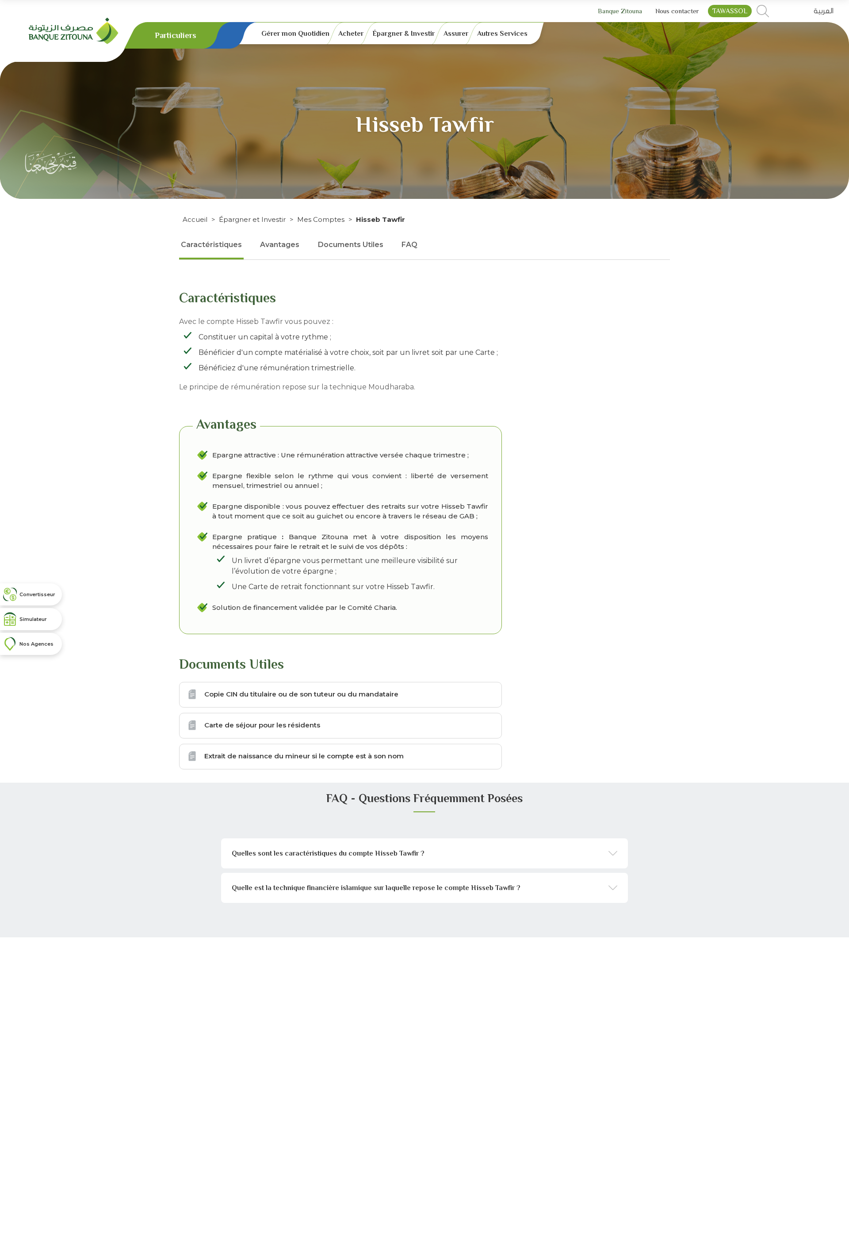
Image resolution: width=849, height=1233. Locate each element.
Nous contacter (677, 11)
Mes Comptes (320, 219)
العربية (824, 11)
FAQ (409, 244)
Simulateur (33, 619)
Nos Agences (36, 644)
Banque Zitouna (620, 11)
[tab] (424, 853)
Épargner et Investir (252, 219)
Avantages (279, 244)
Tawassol (729, 11)
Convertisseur (37, 594)
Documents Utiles (350, 244)
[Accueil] (74, 30)
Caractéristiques (211, 244)
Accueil (195, 219)
